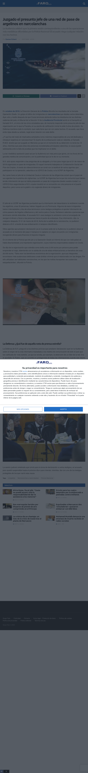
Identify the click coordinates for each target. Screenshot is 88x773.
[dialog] (44, 386)
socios (25, 371)
